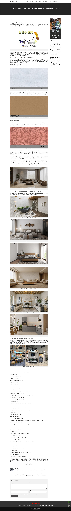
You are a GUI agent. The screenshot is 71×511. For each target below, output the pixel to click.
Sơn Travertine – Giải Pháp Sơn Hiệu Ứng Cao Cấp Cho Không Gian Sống (55, 61)
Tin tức (35, 7)
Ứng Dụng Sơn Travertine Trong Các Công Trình (55, 50)
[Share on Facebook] (26, 464)
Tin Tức (49, 1)
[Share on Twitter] (27, 464)
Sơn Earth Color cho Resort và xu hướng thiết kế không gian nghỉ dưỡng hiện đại (55, 64)
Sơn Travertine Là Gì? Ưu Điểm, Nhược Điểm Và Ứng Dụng (55, 53)
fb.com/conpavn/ (15, 378)
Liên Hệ (53, 1)
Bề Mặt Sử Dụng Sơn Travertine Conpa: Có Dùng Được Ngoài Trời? (55, 47)
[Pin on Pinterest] (30, 464)
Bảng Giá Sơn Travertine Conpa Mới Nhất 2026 (55, 58)
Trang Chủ (27, 1)
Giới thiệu (32, 1)
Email (30, 490)
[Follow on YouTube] (57, 1)
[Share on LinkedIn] (32, 464)
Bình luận (12, 483)
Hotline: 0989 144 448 (37, 505)
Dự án (36, 1)
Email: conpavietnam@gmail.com (48, 505)
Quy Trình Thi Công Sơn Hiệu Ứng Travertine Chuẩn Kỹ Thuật (55, 55)
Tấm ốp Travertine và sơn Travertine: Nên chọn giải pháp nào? (55, 44)
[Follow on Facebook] (56, 1)
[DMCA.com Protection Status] (35, 509)
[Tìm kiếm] (60, 1)
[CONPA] (13, 1)
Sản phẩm (45, 1)
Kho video (40, 1)
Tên (12, 490)
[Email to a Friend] (29, 464)
